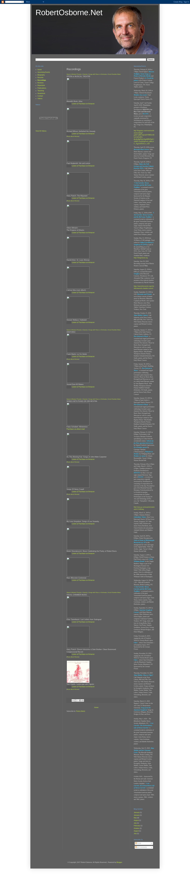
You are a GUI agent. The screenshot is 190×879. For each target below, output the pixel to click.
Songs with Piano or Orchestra (98, 74)
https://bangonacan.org (141, 258)
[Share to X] (78, 700)
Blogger (119, 862)
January (136, 812)
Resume (40, 77)
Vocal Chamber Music (114, 74)
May (135, 818)
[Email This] (73, 700)
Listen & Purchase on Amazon (83, 104)
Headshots (41, 93)
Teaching (40, 91)
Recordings (41, 80)
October (136, 828)
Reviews (40, 83)
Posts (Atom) (80, 711)
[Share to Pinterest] (82, 700)
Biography (41, 75)
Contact (40, 96)
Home (96, 707)
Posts (139, 843)
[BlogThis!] (75, 700)
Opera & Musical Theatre (74, 74)
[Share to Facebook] (80, 700)
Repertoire (41, 85)
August (136, 820)
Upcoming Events (43, 72)
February (137, 826)
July (135, 823)
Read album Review (73, 136)
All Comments (142, 847)
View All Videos (41, 131)
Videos (39, 98)
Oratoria (85, 74)
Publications (41, 88)
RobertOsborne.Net (69, 12)
